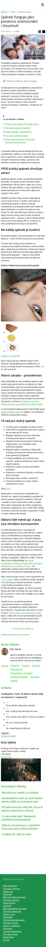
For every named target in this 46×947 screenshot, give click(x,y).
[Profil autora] (4, 651)
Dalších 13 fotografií (10, 356)
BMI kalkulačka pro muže (14, 908)
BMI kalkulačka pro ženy (14, 897)
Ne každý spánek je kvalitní (17, 128)
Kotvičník (7, 905)
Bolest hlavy (8, 937)
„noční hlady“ (7, 579)
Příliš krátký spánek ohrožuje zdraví (21, 124)
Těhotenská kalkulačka (14, 920)
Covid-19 (15, 665)
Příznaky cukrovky (11, 888)
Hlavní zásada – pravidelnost (18, 131)
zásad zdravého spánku (12, 412)
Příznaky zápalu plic (12, 911)
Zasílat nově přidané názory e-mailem (15, 634)
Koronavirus (16, 669)
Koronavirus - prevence (21, 673)
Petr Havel (6, 31)
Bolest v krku (9, 914)
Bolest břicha (9, 903)
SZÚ (9, 488)
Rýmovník (7, 894)
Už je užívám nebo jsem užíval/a (20, 705)
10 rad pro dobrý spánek (16, 135)
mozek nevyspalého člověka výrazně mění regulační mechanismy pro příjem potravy (21, 563)
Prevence (35, 677)
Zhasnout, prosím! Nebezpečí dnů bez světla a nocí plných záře (21, 403)
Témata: (4, 665)
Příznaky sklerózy (11, 900)
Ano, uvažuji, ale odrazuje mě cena (21, 711)
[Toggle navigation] (42, 4)
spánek (14, 680)
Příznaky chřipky (10, 923)
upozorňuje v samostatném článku (25, 612)
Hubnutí (25, 665)
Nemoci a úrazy (24, 11)
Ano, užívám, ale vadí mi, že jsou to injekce (25, 716)
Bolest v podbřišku (11, 925)
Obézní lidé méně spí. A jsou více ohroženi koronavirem (20, 141)
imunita (36, 665)
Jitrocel (6, 940)
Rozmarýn (7, 928)
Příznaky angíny (10, 934)
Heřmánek (8, 917)
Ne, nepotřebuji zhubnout (18, 728)
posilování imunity (19, 677)
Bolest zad (8, 891)
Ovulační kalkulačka (12, 931)
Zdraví (13, 11)
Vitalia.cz (4, 11)
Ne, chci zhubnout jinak (16, 722)
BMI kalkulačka (10, 885)
